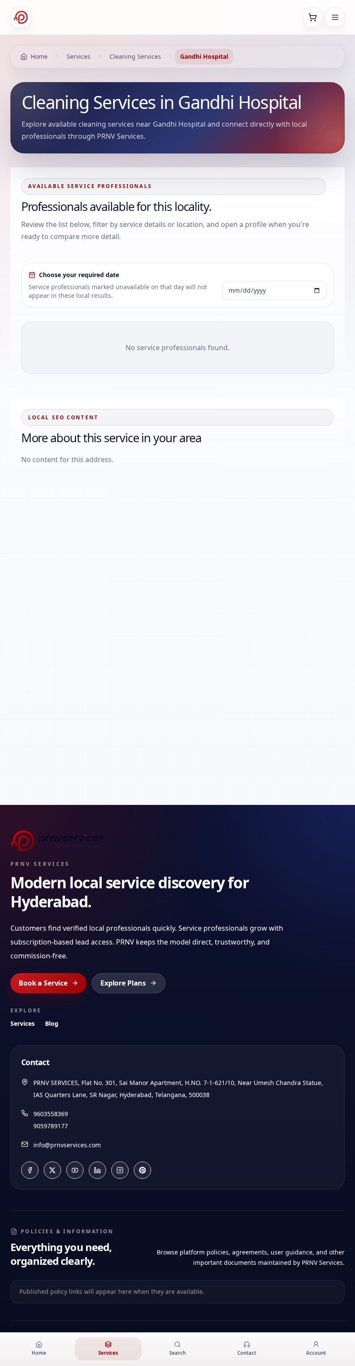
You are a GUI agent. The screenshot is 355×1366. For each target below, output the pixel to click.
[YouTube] (75, 1170)
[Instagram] (120, 1170)
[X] (52, 1170)
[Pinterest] (142, 1170)
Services (22, 1023)
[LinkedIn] (97, 1170)
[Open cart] (312, 17)
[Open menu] (335, 17)
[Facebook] (30, 1170)
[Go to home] (20, 17)
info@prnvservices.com (67, 1145)
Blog (51, 1023)
